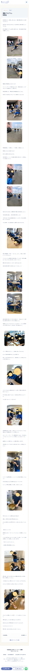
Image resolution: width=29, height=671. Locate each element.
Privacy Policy (21, 666)
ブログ (10, 10)
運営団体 (4, 654)
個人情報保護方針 (11, 654)
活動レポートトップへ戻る (14, 640)
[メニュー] (26, 2)
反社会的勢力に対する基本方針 (20, 654)
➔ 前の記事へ (5, 635)
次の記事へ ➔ (23, 635)
